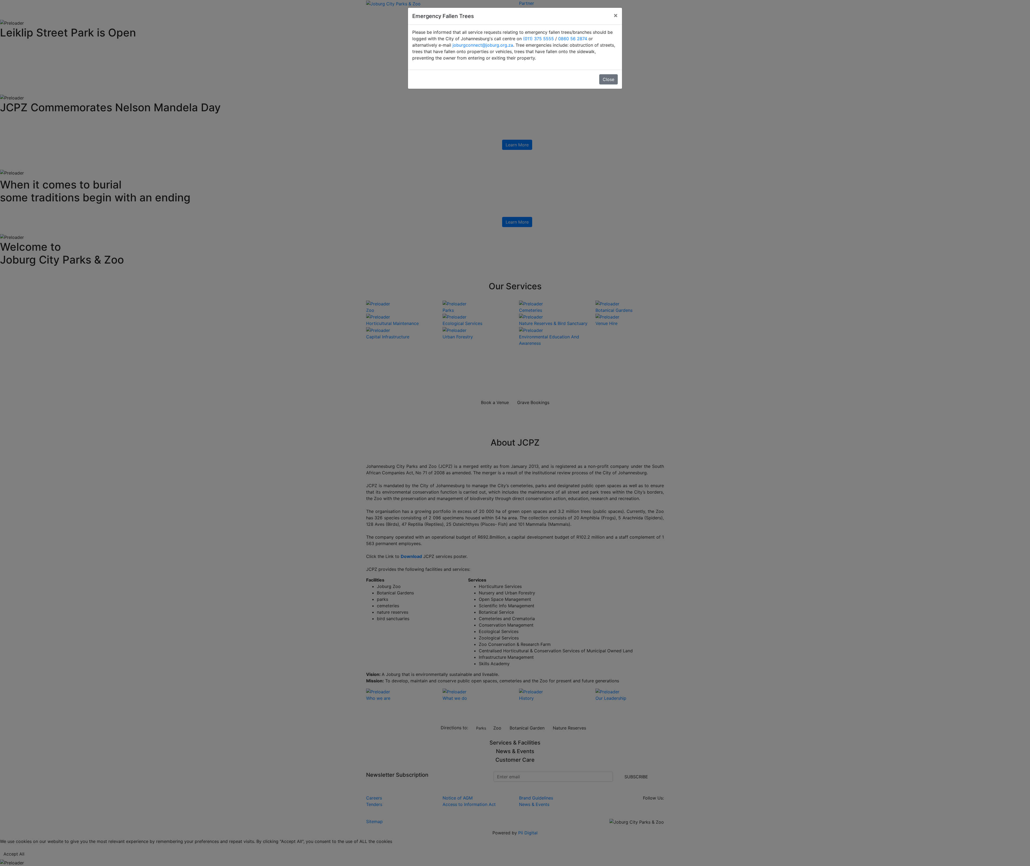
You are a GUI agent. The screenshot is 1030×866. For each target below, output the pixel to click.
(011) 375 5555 (538, 38)
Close (608, 79)
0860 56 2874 (572, 38)
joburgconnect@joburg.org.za (483, 45)
